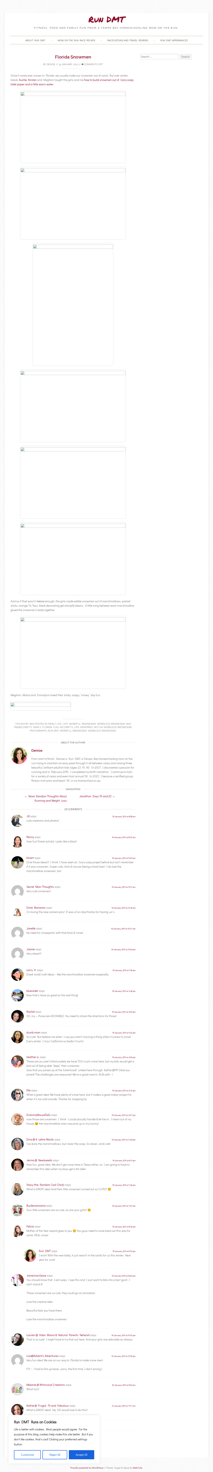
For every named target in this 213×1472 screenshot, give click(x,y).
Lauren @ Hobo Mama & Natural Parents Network (58, 1335)
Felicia (30, 1226)
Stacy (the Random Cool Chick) (45, 1185)
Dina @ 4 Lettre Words (40, 1139)
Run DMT (106, 19)
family (37, 727)
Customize (27, 1455)
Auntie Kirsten (28, 80)
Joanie (30, 949)
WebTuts (137, 1467)
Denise (51, 64)
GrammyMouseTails (38, 1115)
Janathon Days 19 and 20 (97, 796)
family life (55, 724)
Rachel (30, 1012)
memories (86, 727)
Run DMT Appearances (174, 40)
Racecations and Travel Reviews (127, 40)
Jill (28, 816)
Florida (47, 727)
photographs (38, 730)
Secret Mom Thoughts (40, 887)
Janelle (30, 928)
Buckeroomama (36, 1205)
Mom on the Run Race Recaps (76, 40)
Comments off (93, 64)
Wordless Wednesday (111, 724)
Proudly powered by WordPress (86, 1467)
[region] (54, 1439)
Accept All (81, 1455)
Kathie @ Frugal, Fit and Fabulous (47, 1405)
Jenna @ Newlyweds (39, 1160)
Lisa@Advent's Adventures (42, 1356)
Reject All (55, 1455)
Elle (28, 1090)
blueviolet (32, 991)
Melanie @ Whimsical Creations (45, 1385)
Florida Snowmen (73, 57)
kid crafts (66, 727)
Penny (30, 837)
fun (55, 727)
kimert (30, 858)
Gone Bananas (36, 907)
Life (65, 724)
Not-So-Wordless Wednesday (113, 727)
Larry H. (31, 970)
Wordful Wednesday (82, 724)
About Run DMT (35, 40)
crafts (27, 727)
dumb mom (33, 1032)
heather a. (32, 1057)
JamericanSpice (36, 1275)
